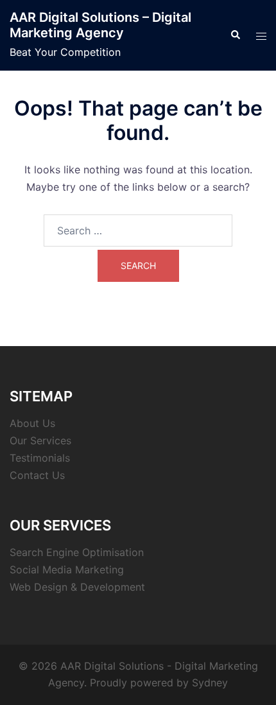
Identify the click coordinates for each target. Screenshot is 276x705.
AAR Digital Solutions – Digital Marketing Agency (100, 25)
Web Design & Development (77, 586)
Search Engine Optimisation (77, 552)
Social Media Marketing (67, 569)
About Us (32, 423)
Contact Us (37, 475)
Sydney (210, 682)
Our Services (40, 440)
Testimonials (40, 457)
